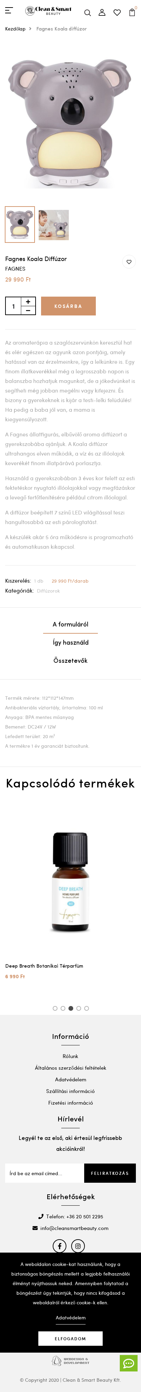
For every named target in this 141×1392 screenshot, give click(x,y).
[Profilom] (105, 10)
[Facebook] (59, 1246)
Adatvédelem (70, 1079)
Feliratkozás (110, 1173)
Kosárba (68, 306)
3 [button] (72, 1009)
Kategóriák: (19, 590)
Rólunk (70, 1056)
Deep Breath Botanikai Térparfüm (44, 966)
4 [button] (80, 1009)
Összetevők (70, 661)
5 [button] (88, 1009)
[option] (70, 123)
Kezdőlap (15, 28)
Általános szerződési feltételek (70, 1067)
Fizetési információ (70, 1102)
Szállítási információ (70, 1091)
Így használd (71, 643)
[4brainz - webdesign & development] (70, 1360)
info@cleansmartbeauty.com (74, 1228)
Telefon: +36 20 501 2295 (74, 1216)
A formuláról (70, 625)
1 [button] (56, 1009)
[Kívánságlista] (120, 10)
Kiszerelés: (18, 580)
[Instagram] (78, 1246)
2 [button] (64, 1009)
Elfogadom (70, 1338)
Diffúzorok (48, 590)
